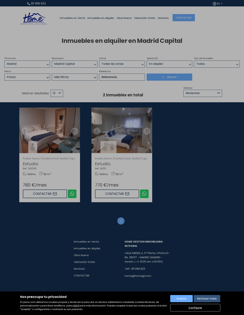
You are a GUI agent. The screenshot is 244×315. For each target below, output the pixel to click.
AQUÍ (76, 305)
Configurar (195, 307)
